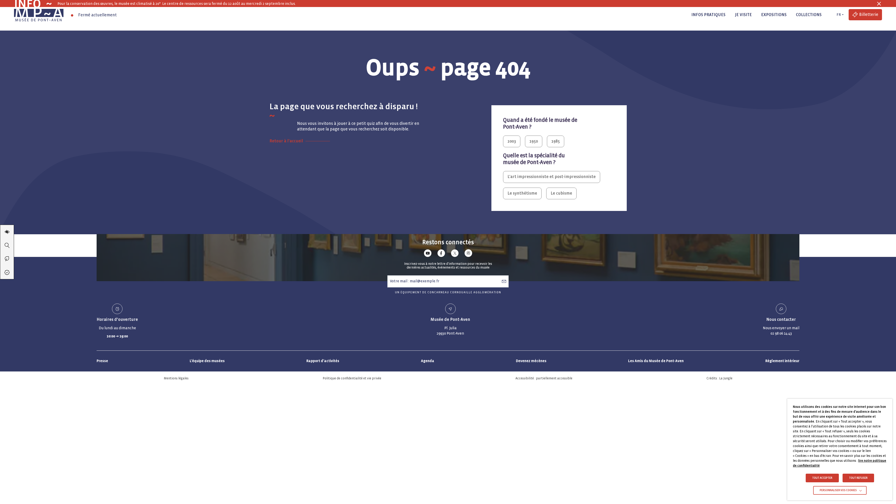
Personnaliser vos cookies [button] (838, 490)
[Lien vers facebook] (441, 254)
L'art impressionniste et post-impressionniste (552, 177)
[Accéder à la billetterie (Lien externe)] (7, 272)
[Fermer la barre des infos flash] (879, 4)
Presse (102, 361)
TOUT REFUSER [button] (858, 478)
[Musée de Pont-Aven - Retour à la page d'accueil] (38, 14)
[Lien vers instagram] (468, 254)
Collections (809, 15)
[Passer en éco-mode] (7, 259)
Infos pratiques (708, 15)
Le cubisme (561, 193)
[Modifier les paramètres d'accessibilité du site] (7, 231)
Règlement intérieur (782, 361)
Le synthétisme (522, 193)
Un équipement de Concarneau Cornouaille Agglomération (448, 292)
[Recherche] (7, 245)
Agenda (427, 361)
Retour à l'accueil (286, 141)
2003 (512, 141)
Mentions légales (176, 378)
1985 (555, 141)
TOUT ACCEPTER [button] (822, 478)
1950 (533, 141)
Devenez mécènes (531, 361)
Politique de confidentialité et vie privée (352, 378)
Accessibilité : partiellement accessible (543, 378)
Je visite (743, 15)
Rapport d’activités (322, 361)
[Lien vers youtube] (427, 254)
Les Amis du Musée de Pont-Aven (656, 361)
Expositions (774, 15)
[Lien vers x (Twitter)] (454, 254)
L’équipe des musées (207, 361)
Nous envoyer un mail (781, 328)
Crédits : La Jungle (719, 378)
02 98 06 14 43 (781, 333)
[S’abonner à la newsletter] (504, 281)
